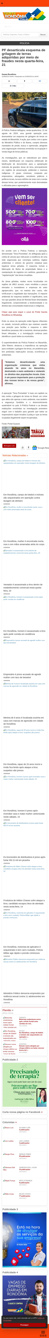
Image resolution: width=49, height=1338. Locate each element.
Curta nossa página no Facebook (22, 1112)
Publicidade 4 (10, 1272)
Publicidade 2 (10, 1059)
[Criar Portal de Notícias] (43, 1333)
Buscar (43, 34)
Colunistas (9, 1122)
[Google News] (40, 81)
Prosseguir (24, 1325)
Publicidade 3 (10, 1209)
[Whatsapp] (9, 81)
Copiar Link (10, 446)
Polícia (24, 43)
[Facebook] (24, 81)
